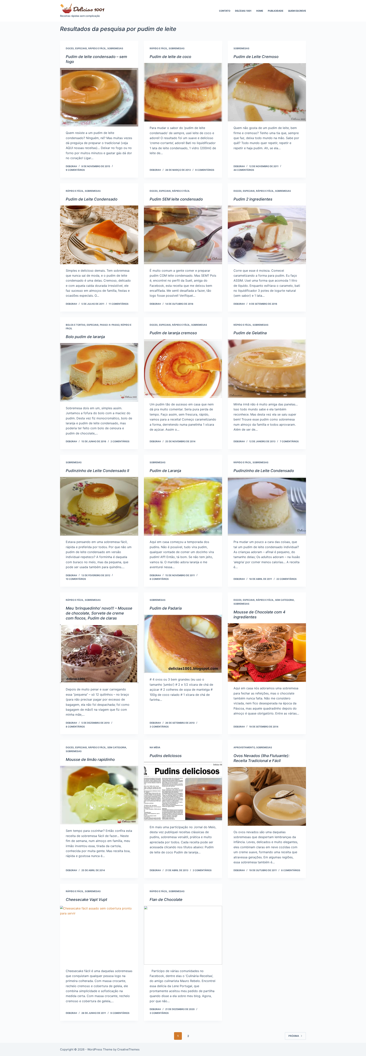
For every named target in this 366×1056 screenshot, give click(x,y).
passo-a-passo (109, 324)
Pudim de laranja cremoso (173, 333)
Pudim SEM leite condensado (176, 199)
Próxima (293, 1035)
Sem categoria (284, 599)
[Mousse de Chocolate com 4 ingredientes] (267, 652)
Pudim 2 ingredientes (253, 199)
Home (259, 10)
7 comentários (289, 441)
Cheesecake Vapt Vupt (86, 899)
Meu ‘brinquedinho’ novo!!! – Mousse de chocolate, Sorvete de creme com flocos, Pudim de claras (99, 613)
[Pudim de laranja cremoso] (183, 368)
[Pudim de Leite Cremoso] (267, 92)
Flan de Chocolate (166, 899)
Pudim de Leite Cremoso (256, 56)
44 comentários (244, 169)
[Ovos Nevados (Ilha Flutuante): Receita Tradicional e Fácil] (267, 796)
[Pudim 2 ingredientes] (267, 234)
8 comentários (159, 579)
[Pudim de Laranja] (183, 506)
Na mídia (155, 747)
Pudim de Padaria (166, 608)
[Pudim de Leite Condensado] (99, 234)
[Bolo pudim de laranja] (99, 372)
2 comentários (120, 441)
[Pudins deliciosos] (183, 791)
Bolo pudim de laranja (85, 336)
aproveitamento (244, 747)
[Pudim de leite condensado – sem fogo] (99, 97)
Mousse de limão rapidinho (90, 759)
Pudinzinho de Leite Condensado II (97, 470)
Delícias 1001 (243, 10)
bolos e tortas (75, 324)
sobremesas (115, 48)
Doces (70, 48)
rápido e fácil (97, 48)
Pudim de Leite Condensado (91, 199)
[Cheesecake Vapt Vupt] (99, 935)
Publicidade (275, 10)
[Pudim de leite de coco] (183, 92)
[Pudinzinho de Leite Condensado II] (99, 506)
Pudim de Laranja (165, 470)
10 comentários (76, 579)
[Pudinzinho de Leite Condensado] (267, 506)
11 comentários (118, 303)
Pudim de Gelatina (250, 333)
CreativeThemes (128, 1049)
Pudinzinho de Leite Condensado (264, 470)
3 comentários (159, 726)
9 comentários (75, 169)
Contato (224, 10)
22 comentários (286, 579)
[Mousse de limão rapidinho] (99, 795)
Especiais (81, 48)
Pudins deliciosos (166, 755)
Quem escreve (297, 10)
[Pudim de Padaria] (183, 644)
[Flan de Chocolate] (183, 935)
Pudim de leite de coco (170, 56)
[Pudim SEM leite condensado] (183, 234)
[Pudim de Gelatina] (267, 368)
